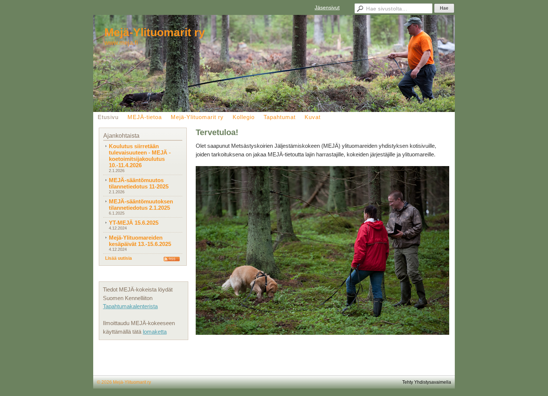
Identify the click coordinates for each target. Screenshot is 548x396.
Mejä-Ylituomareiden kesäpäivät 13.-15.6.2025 (140, 240)
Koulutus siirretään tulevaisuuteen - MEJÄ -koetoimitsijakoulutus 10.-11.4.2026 (140, 155)
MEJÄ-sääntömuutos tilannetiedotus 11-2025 (139, 183)
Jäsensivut (327, 7)
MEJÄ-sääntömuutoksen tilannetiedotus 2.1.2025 (141, 204)
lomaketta (155, 331)
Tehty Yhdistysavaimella (426, 382)
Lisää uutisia (118, 258)
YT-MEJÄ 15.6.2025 (133, 222)
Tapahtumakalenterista (130, 306)
